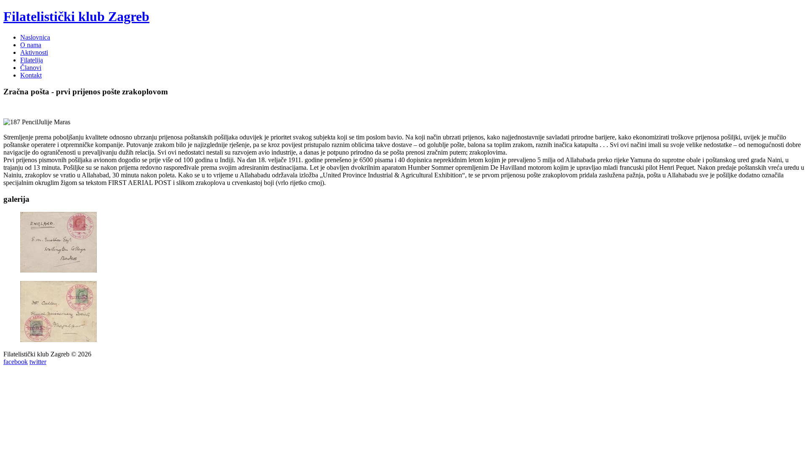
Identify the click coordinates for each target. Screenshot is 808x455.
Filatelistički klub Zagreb (76, 16)
